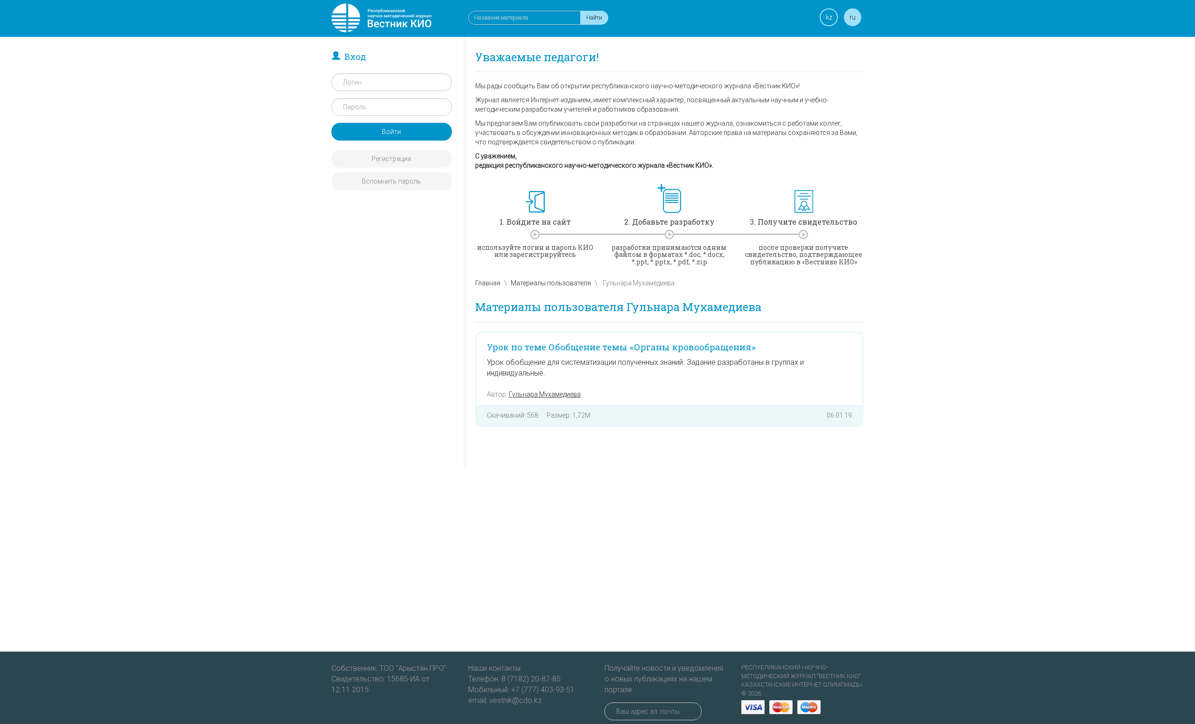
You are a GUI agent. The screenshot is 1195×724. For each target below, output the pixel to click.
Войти (391, 131)
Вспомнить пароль (391, 181)
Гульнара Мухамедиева (545, 394)
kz (829, 17)
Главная (487, 283)
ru (853, 17)
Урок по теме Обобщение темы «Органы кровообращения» (621, 347)
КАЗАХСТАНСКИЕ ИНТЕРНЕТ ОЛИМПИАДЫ (801, 684)
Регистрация (391, 159)
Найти (594, 17)
